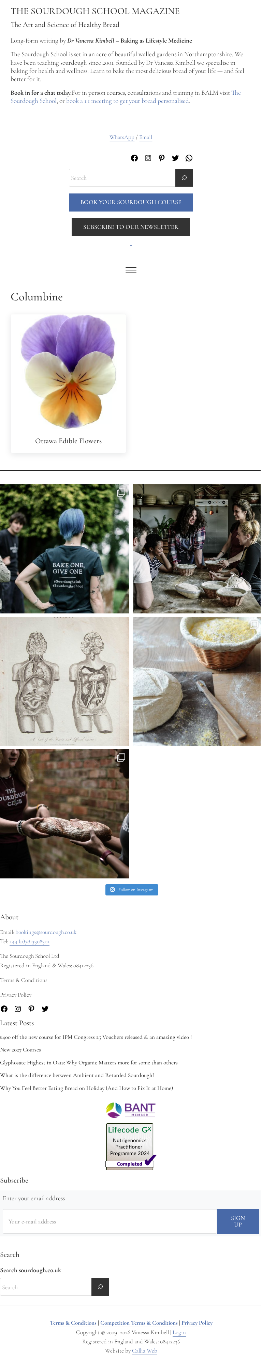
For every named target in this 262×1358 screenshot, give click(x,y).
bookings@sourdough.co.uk (45, 932)
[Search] (184, 178)
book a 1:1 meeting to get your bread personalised (127, 101)
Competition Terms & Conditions (139, 1322)
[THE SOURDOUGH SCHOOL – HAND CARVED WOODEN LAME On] (197, 681)
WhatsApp (122, 137)
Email (145, 137)
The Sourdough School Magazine (95, 11)
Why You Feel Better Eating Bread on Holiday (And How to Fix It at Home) (86, 1088)
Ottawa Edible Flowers (68, 440)
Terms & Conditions (73, 1322)
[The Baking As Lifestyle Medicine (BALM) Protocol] (64, 813)
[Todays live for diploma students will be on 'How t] (64, 548)
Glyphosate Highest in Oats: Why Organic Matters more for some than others (89, 1062)
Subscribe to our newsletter (130, 227)
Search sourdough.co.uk (30, 1270)
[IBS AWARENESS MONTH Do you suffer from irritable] (64, 681)
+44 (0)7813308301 (29, 941)
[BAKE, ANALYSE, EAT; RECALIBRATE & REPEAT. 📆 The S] (197, 548)
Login (179, 1332)
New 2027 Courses (20, 1049)
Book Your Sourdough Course (131, 202)
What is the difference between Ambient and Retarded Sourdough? (77, 1075)
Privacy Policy (197, 1322)
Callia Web (144, 1350)
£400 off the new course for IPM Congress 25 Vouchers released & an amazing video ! (96, 1037)
